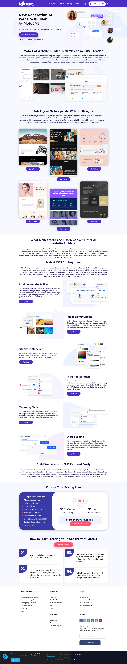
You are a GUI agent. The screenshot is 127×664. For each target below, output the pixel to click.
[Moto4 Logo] (26, 3)
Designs (52, 4)
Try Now (26, 301)
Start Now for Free (80, 524)
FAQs (52, 605)
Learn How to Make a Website (89, 600)
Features (61, 4)
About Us (53, 597)
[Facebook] (81, 620)
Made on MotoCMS (85, 603)
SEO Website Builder (86, 605)
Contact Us (53, 620)
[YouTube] (88, 620)
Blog (84, 4)
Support (52, 623)
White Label (24, 608)
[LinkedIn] (92, 620)
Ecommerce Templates (28, 600)
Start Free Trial (98, 4)
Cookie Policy (51, 656)
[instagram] (96, 620)
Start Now (33, 169)
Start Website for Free (28, 35)
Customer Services (27, 605)
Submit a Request (55, 626)
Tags (22, 611)
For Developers (84, 597)
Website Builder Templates (29, 597)
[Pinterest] (100, 620)
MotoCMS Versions (56, 603)
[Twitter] (84, 620)
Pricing (69, 4)
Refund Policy (78, 654)
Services (77, 4)
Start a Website (63, 545)
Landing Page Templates (28, 603)
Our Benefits (54, 600)
